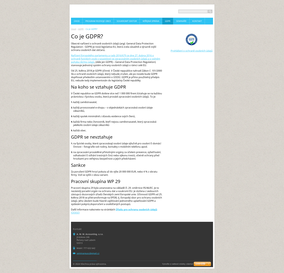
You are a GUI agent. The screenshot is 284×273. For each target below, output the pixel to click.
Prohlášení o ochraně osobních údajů (192, 50)
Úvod (73, 29)
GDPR (81, 29)
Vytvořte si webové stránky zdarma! (177, 264)
